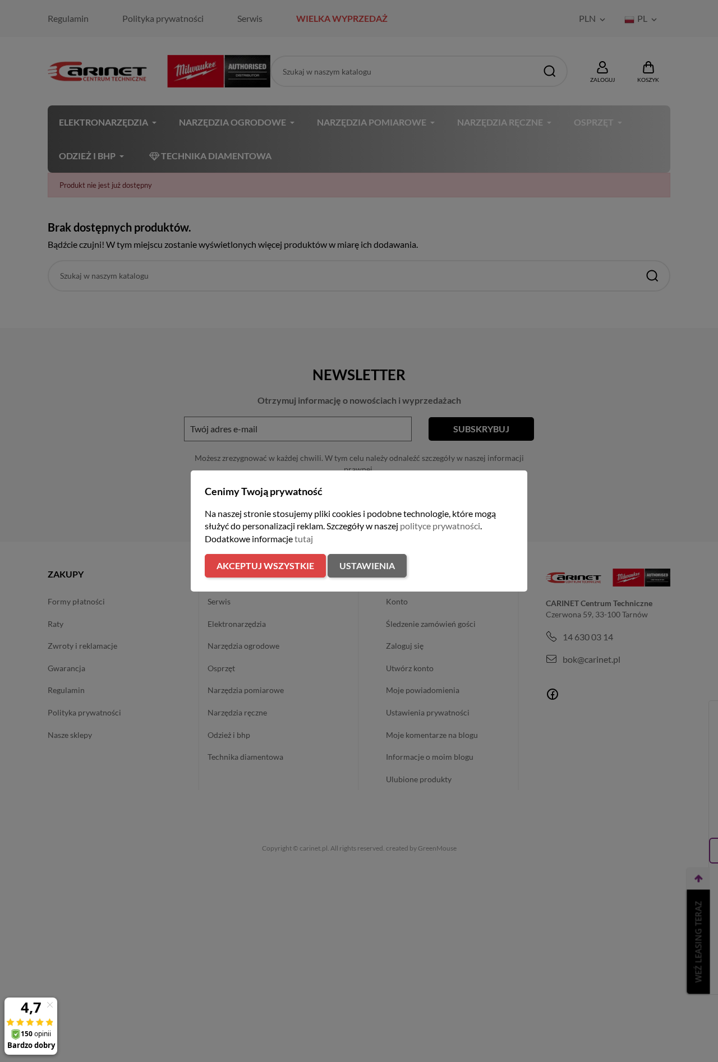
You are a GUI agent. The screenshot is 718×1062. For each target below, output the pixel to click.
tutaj (303, 538)
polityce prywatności (440, 525)
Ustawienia (367, 565)
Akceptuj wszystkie (265, 565)
